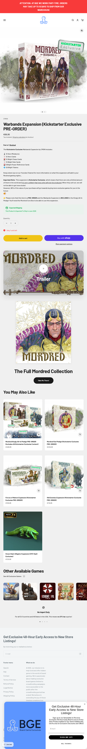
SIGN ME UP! (66, 737)
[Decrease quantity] (7, 223)
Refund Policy (8, 684)
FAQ (4, 672)
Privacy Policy (8, 692)
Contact (6, 676)
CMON (5, 119)
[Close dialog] (84, 704)
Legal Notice (8, 688)
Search (6, 668)
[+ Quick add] (39, 435)
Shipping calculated (19, 137)
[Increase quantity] (15, 223)
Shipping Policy (9, 696)
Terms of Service (9, 680)
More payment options (64, 244)
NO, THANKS (66, 743)
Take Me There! (43, 380)
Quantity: (6, 218)
